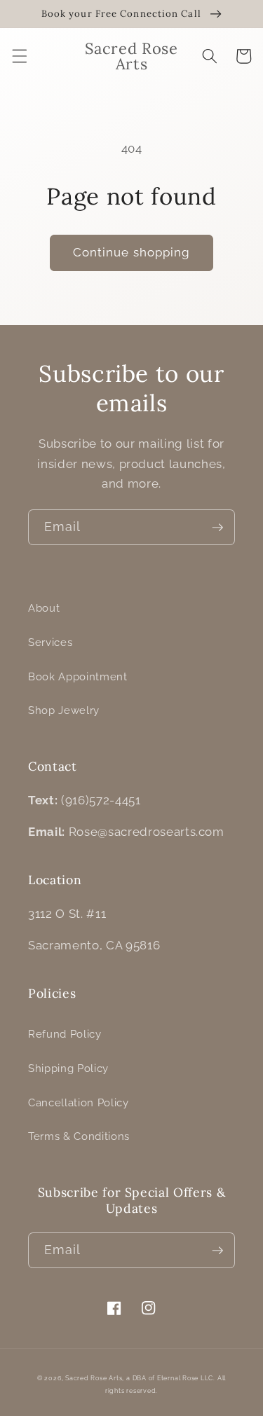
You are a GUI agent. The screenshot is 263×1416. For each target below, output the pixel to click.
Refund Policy (65, 1034)
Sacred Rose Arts (93, 1378)
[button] (19, 56)
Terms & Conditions (79, 1136)
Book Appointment (78, 677)
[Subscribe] (217, 527)
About (44, 608)
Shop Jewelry (64, 710)
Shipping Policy (68, 1068)
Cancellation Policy (78, 1103)
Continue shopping (132, 252)
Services (50, 642)
